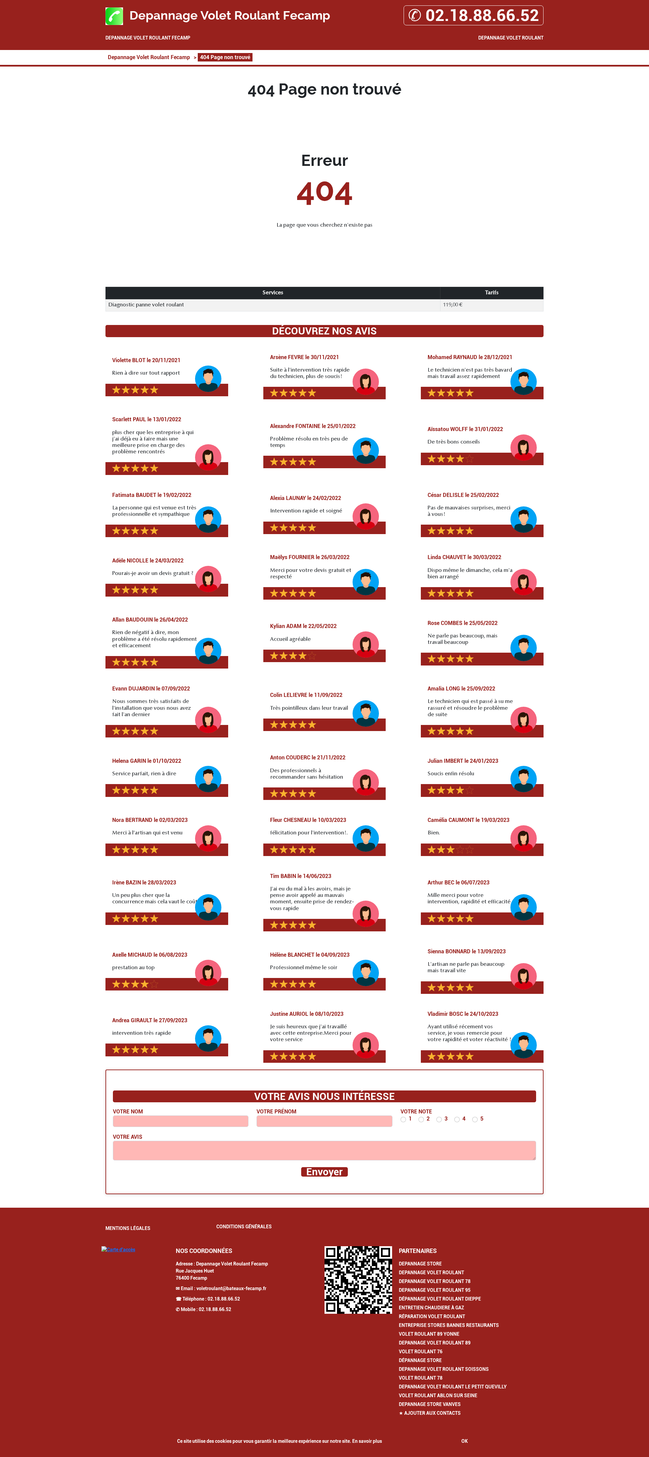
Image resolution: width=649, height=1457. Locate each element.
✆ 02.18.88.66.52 (473, 15)
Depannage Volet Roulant (511, 38)
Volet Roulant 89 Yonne (429, 1334)
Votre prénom (276, 1111)
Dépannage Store (420, 1360)
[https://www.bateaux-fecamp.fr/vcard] (358, 1280)
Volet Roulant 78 (420, 1378)
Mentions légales (127, 1228)
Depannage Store (420, 1263)
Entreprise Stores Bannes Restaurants (449, 1325)
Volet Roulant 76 (420, 1351)
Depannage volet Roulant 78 (435, 1281)
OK (464, 1441)
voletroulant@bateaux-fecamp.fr (231, 1288)
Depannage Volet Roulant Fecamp (147, 38)
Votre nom (128, 1111)
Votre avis (127, 1137)
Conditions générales (244, 1226)
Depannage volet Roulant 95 (435, 1290)
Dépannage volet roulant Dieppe (440, 1299)
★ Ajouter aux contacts (430, 1413)
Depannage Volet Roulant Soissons (444, 1369)
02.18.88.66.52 (224, 1299)
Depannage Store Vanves (430, 1404)
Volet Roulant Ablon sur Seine (438, 1395)
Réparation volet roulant (432, 1316)
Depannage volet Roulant (431, 1272)
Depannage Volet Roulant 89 (435, 1343)
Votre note (416, 1111)
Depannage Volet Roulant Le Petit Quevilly (453, 1386)
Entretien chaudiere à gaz (431, 1307)
